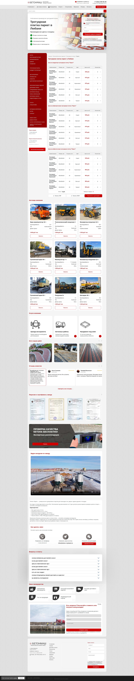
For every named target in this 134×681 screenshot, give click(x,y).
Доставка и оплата (41, 6)
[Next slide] (101, 366)
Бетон (31, 55)
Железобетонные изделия (37, 85)
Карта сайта (52, 657)
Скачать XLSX (76, 195)
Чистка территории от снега (37, 122)
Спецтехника (68, 6)
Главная (50, 56)
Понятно (21, 678)
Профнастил (33, 76)
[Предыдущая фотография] (99, 340)
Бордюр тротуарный (35, 70)
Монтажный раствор (35, 57)
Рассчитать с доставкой (93, 195)
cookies (15, 678)
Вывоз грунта (33, 119)
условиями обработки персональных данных (92, 40)
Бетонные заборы (34, 96)
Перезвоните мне (88, 543)
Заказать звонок (101, 7)
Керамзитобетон (34, 59)
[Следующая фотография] (101, 340)
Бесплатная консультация (37, 149)
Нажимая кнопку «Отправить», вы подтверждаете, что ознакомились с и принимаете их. (92, 40)
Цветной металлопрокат (36, 81)
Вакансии (76, 6)
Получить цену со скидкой (93, 34)
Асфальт (32, 113)
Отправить (96, 667)
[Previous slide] (99, 366)
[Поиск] (105, 11)
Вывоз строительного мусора (36, 125)
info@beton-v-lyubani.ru (83, 1)
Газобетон (32, 63)
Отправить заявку (83, 630)
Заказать (41, 236)
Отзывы (83, 6)
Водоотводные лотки (35, 98)
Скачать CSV (58, 195)
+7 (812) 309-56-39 (100, 2)
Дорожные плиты (34, 87)
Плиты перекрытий (35, 94)
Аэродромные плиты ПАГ (36, 89)
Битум (31, 111)
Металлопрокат (34, 74)
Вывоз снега (33, 117)
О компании (31, 6)
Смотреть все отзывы (65, 388)
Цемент (32, 61)
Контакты (89, 6)
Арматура (32, 78)
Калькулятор (53, 6)
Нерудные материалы (35, 109)
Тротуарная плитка (35, 68)
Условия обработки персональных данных (61, 678)
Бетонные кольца (34, 91)
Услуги (60, 6)
